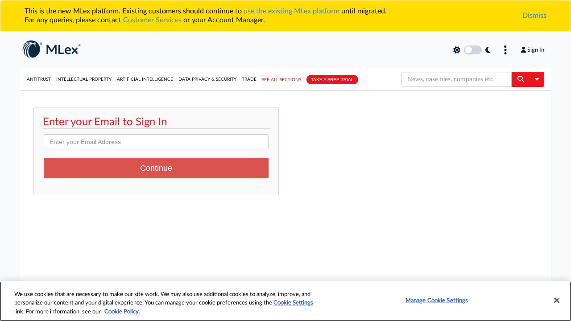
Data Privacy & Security (207, 79)
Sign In (535, 50)
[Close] (557, 300)
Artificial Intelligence (145, 79)
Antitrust (39, 79)
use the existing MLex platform (291, 11)
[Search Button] (520, 79)
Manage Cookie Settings (436, 300)
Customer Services (152, 20)
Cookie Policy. (122, 312)
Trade (249, 79)
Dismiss (534, 15)
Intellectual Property (84, 79)
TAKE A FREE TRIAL (332, 79)
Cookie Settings (293, 303)
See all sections (281, 80)
